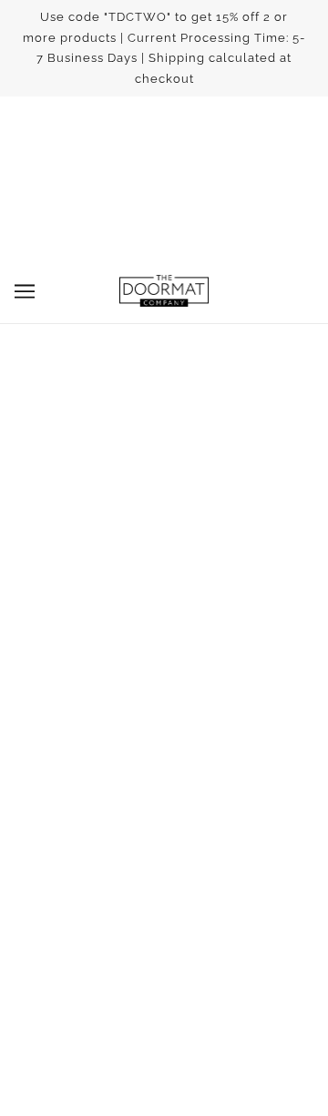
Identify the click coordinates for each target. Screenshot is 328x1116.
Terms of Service (164, 756)
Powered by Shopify (164, 1077)
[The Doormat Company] (164, 291)
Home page (204, 446)
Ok (268, 936)
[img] (124, 633)
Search (164, 729)
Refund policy (164, 784)
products (220, 466)
